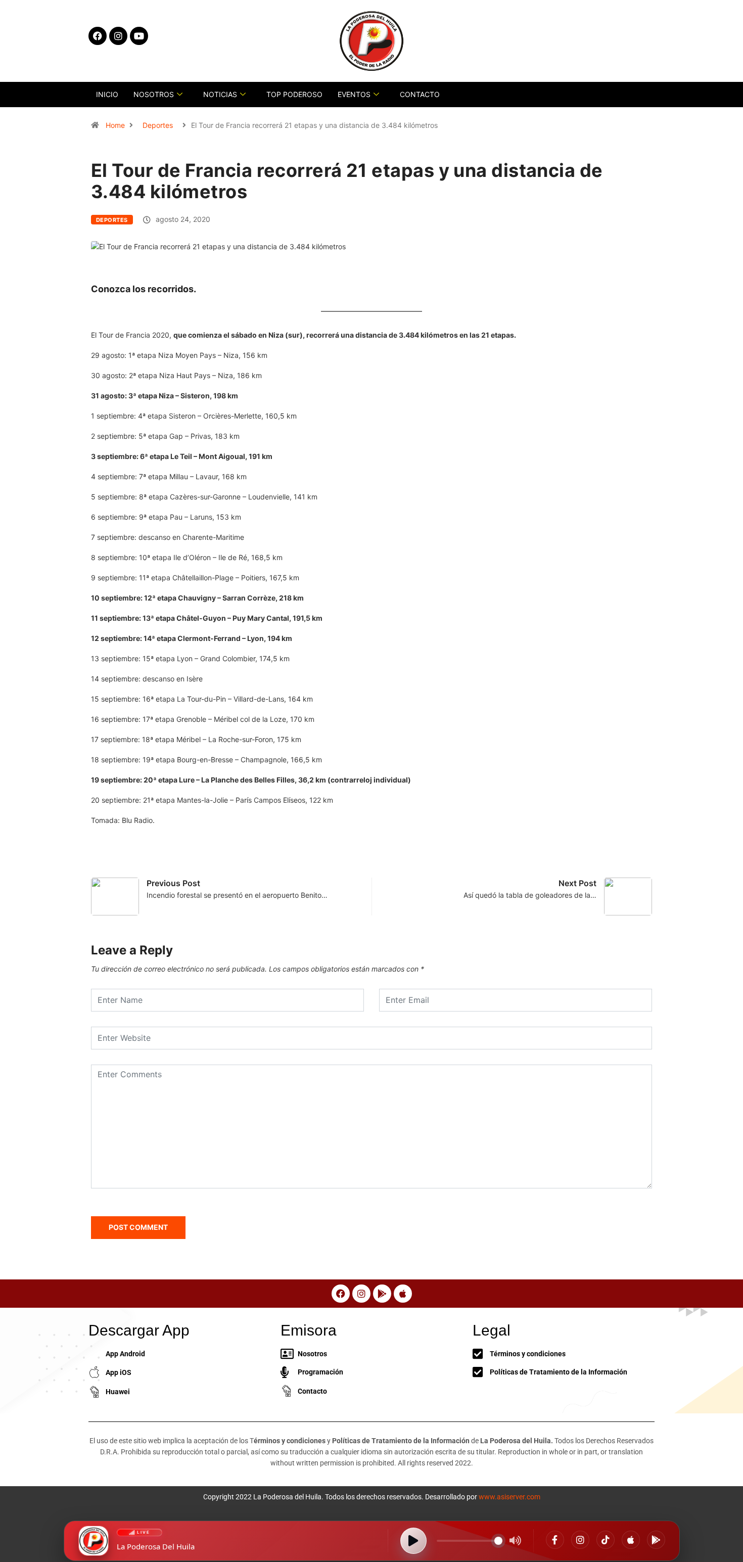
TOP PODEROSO (294, 94)
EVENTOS (354, 94)
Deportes (158, 125)
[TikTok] (605, 1540)
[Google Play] (656, 1540)
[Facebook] (555, 1540)
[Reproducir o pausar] (413, 1541)
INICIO (107, 94)
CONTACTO (420, 94)
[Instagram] (580, 1540)
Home (115, 125)
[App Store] (631, 1540)
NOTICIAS (220, 94)
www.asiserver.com (509, 1497)
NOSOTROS (153, 94)
